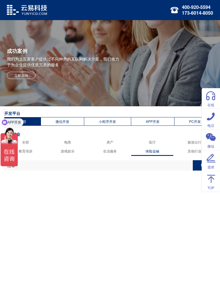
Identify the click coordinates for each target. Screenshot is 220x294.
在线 (210, 104)
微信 (210, 146)
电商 (67, 142)
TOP (210, 187)
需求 (210, 167)
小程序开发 (107, 121)
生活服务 (110, 150)
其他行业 (194, 150)
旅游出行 (194, 142)
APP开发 (153, 121)
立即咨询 (21, 75)
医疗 (152, 142)
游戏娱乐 (67, 150)
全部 (25, 142)
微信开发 (62, 121)
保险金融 (152, 150)
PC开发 (195, 121)
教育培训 (25, 150)
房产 (110, 142)
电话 (210, 125)
